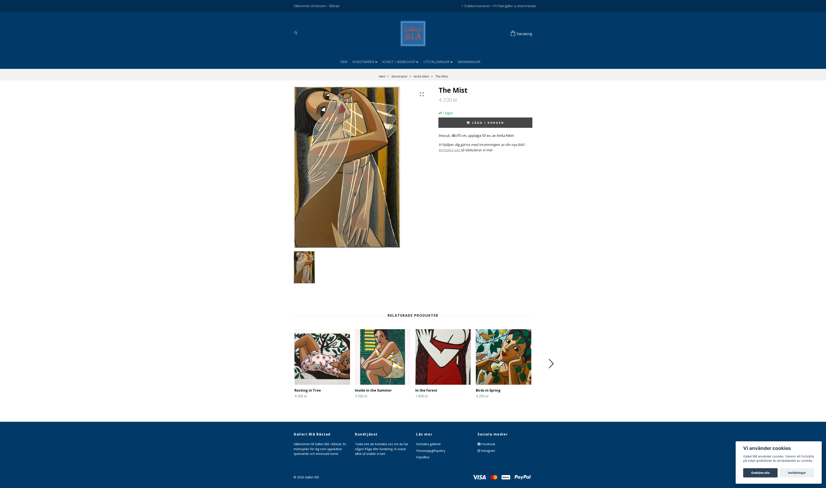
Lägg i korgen (488, 123)
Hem (343, 62)
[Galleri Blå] (413, 33)
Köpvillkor (423, 457)
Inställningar (797, 472)
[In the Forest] (443, 357)
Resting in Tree (307, 390)
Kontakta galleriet (428, 444)
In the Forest (426, 390)
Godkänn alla (760, 472)
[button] (551, 363)
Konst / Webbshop (399, 62)
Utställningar (437, 62)
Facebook (488, 444)
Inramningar (469, 62)
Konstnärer (363, 62)
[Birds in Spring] (503, 357)
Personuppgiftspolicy (430, 451)
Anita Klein (421, 76)
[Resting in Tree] (322, 357)
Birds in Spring (488, 390)
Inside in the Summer (373, 390)
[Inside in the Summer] (382, 357)
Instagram (487, 451)
